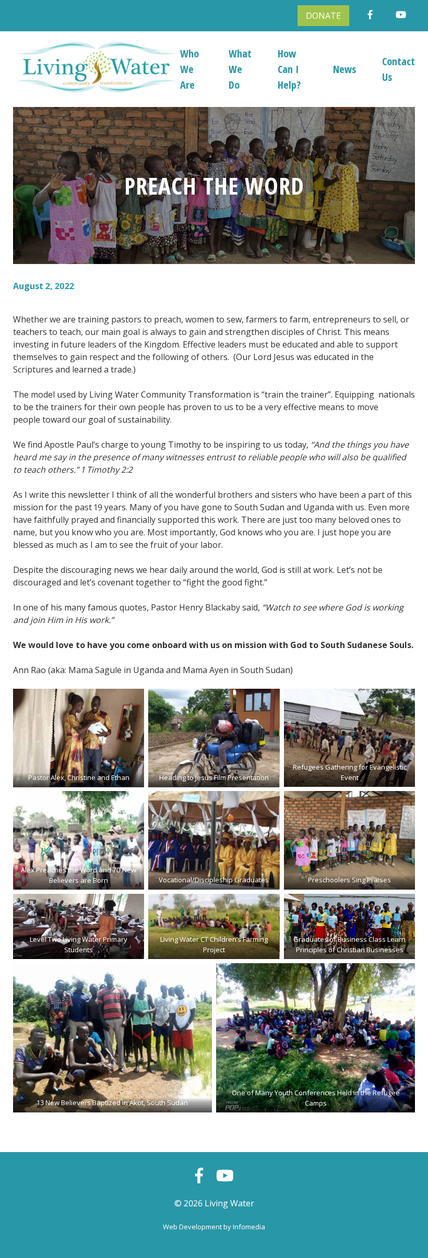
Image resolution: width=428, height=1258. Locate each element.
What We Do (240, 69)
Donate (323, 15)
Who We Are (189, 69)
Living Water (229, 1203)
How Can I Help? (289, 69)
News (344, 69)
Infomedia (249, 1226)
